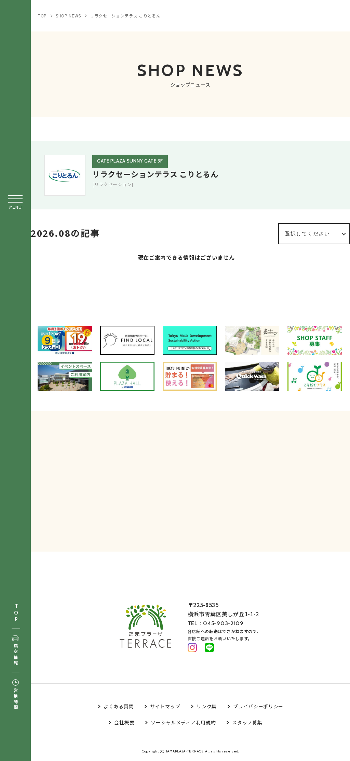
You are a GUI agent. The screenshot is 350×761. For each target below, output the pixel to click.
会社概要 (124, 722)
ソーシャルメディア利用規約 (183, 722)
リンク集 (207, 706)
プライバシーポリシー (258, 706)
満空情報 (15, 654)
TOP (16, 613)
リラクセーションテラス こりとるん (125, 15)
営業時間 (15, 699)
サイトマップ (165, 706)
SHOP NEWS (68, 15)
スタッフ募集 (247, 722)
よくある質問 (119, 706)
